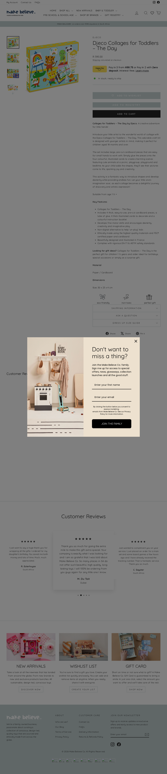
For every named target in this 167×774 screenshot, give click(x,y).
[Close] (136, 341)
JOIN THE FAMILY (111, 423)
